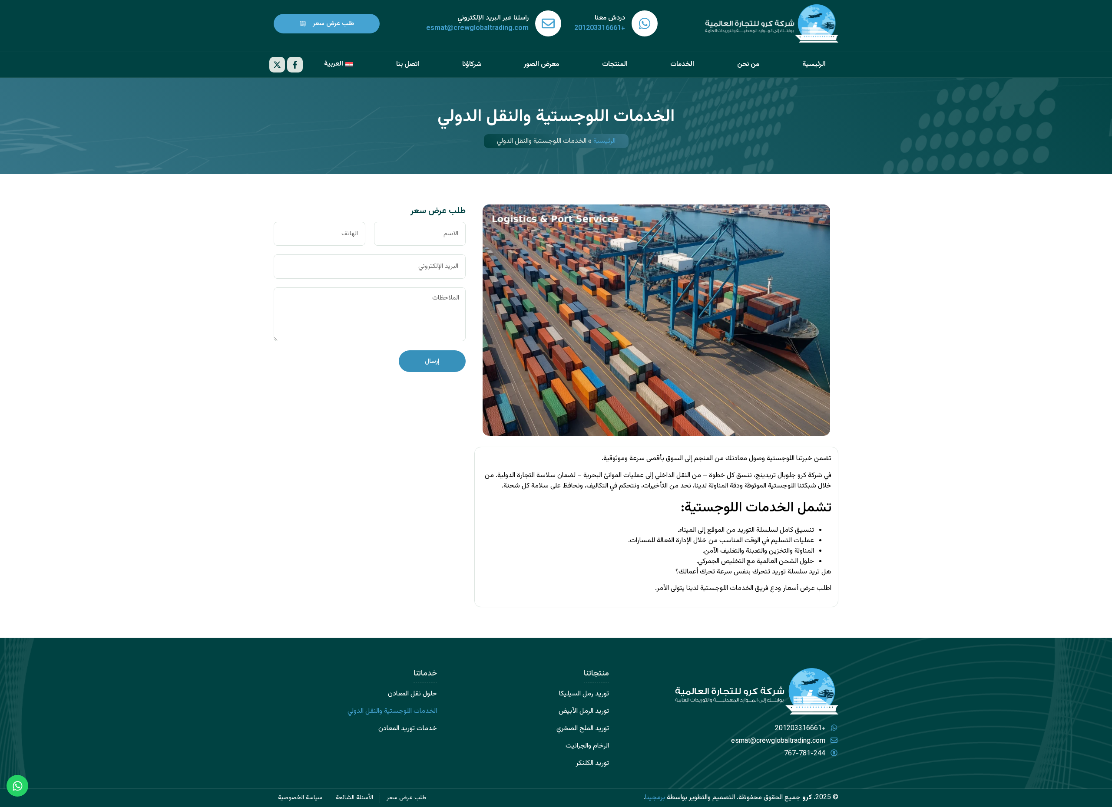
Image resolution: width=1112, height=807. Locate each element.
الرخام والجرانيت (587, 746)
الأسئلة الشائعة (354, 798)
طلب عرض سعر (407, 798)
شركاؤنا (471, 64)
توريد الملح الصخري (582, 728)
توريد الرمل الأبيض (584, 711)
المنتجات (615, 64)
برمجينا (655, 797)
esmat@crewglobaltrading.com (477, 28)
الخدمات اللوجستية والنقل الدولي (392, 711)
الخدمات (682, 64)
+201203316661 (599, 28)
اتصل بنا (407, 64)
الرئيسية (814, 64)
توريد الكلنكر (592, 763)
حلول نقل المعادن (412, 693)
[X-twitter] (277, 64)
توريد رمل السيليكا (584, 693)
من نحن (748, 64)
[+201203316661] (645, 23)
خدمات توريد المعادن (407, 728)
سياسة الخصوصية (300, 798)
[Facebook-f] (295, 64)
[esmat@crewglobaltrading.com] (548, 23)
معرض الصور (541, 64)
